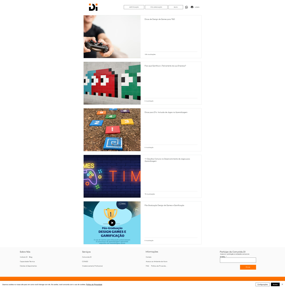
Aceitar (275, 284)
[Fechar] (282, 284)
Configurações (263, 284)
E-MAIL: (223, 257)
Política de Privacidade (94, 284)
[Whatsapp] (186, 7)
